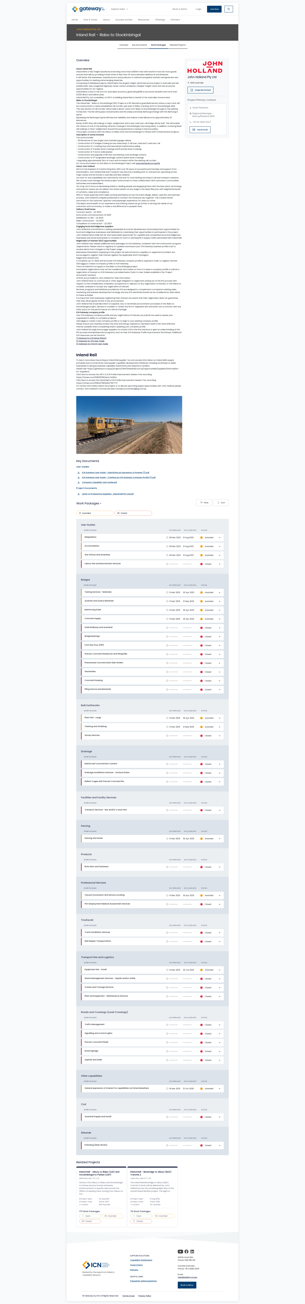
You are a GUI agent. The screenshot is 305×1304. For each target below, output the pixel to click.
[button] (120, 9)
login (198, 9)
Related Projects (178, 45)
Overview (123, 45)
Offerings (160, 19)
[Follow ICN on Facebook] (186, 1251)
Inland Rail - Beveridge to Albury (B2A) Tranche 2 (150, 1173)
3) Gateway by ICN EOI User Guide (92, 344)
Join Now (214, 9)
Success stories (123, 19)
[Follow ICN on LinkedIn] (192, 1251)
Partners (175, 19)
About (106, 19)
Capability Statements (141, 1260)
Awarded (85, 513)
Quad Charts (136, 1265)
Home (75, 19)
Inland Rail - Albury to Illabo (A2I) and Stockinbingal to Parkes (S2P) (99, 1173)
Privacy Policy (144, 1295)
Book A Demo (180, 9)
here (83, 263)
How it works (90, 19)
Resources (143, 19)
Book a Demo (187, 1285)
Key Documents (139, 45)
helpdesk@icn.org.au (187, 1277)
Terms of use (128, 1295)
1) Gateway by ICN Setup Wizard (91, 338)
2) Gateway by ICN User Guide (90, 341)
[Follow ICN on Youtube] (180, 1252)
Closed (122, 513)
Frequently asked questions (143, 1281)
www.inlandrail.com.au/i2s (148, 163)
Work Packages (158, 45)
